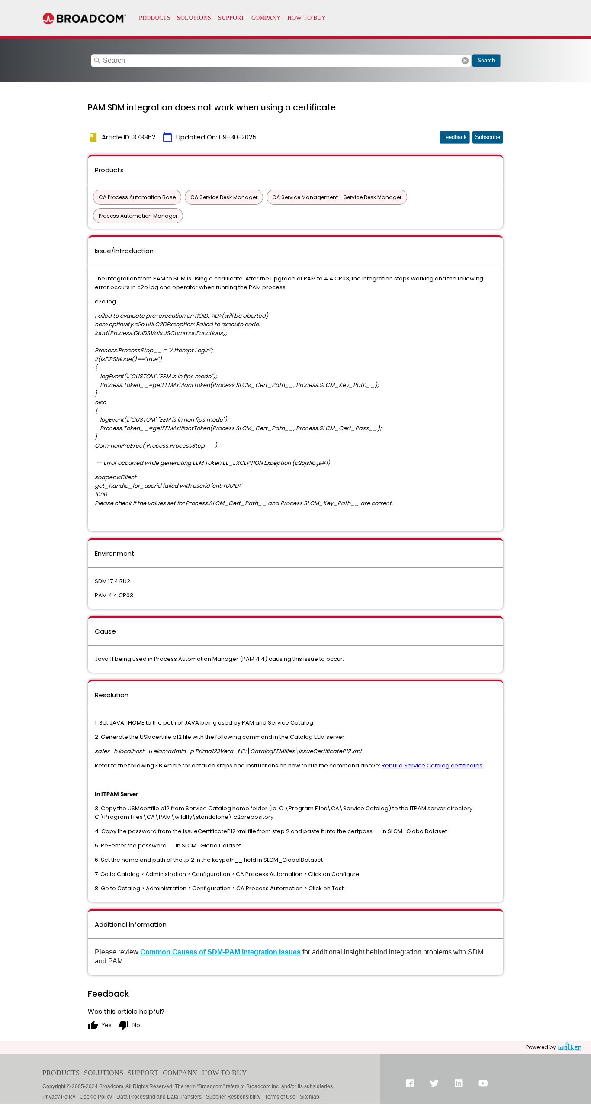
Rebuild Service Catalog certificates (432, 765)
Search (486, 60)
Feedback (454, 137)
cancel (465, 60)
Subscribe (487, 137)
